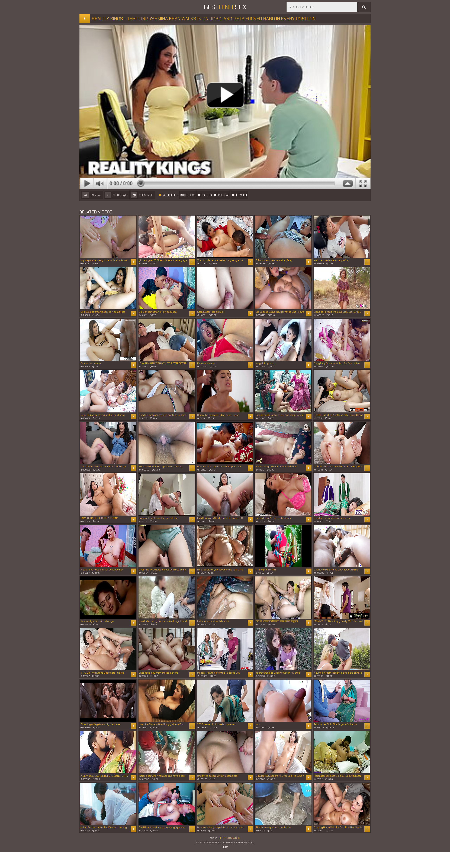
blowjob (240, 195)
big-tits (206, 195)
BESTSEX (225, 7)
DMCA (225, 847)
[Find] (364, 7)
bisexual (222, 195)
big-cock (188, 195)
